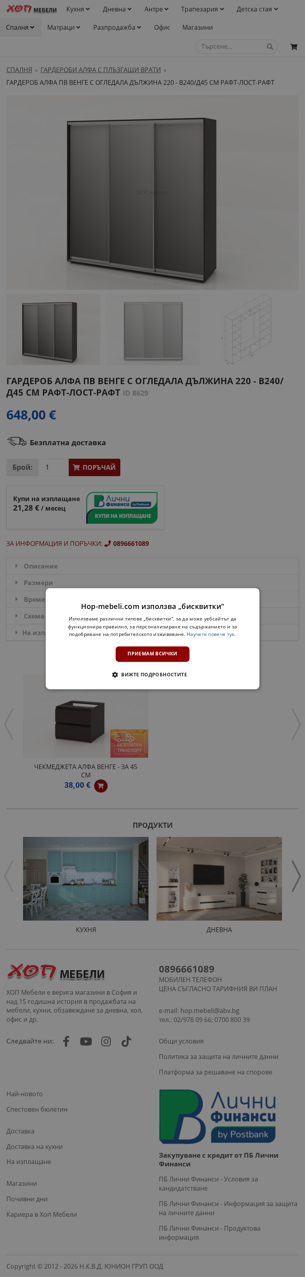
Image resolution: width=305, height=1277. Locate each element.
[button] (152, 674)
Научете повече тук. (211, 634)
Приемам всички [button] (152, 654)
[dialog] (152, 638)
